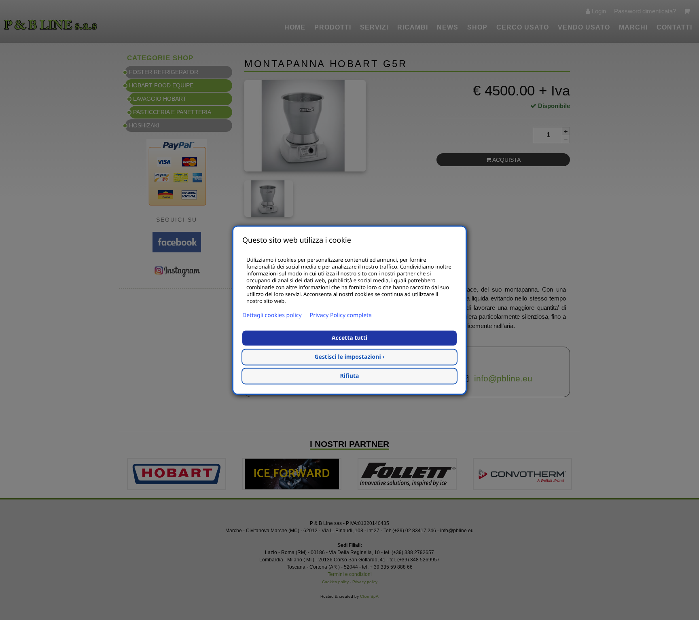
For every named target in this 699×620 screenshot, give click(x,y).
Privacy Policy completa (341, 315)
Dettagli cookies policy (272, 315)
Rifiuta (349, 376)
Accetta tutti (349, 338)
